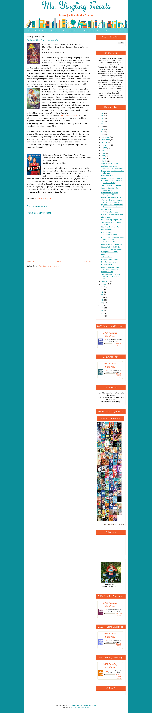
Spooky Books (106, 229)
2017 (102, 287)
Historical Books (88, 31)
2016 (102, 289)
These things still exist (68, 115)
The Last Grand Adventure (111, 185)
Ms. (106, 339)
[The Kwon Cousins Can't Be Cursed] (120, 501)
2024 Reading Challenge (110, 604)
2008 (102, 311)
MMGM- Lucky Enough (109, 259)
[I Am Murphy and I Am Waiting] (99, 453)
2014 (102, 295)
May (103, 156)
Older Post (87, 261)
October (105, 142)
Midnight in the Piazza (109, 252)
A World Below (106, 257)
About (37, 31)
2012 (101, 300)
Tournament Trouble (109, 235)
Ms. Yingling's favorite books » (114, 524)
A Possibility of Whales (109, 242)
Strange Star (106, 209)
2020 (102, 129)
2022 (102, 124)
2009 (102, 308)
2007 (102, 313)
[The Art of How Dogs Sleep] (116, 506)
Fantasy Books (73, 31)
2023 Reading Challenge (110, 635)
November (106, 140)
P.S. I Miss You (106, 264)
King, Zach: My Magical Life (111, 220)
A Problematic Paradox (110, 212)
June (104, 153)
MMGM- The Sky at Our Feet (112, 214)
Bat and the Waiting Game (111, 197)
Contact (45, 31)
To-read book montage (110, 418)
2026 (102, 113)
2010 (102, 305)
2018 (102, 134)
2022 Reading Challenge (110, 665)
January (105, 284)
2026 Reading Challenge (110, 334)
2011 (101, 303)
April (104, 158)
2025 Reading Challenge (110, 365)
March (104, 161)
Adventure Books (58, 31)
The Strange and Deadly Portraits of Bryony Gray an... (111, 276)
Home (30, 31)
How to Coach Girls (108, 262)
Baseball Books (107, 272)
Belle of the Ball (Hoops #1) (111, 244)
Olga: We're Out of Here (110, 164)
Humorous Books (104, 31)
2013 (101, 297)
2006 (102, 316)
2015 (102, 292)
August (104, 148)
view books (119, 347)
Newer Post (31, 261)
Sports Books (119, 31)
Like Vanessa (106, 232)
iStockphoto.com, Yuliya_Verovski (79, 707)
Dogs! (103, 254)
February (105, 281)
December (106, 137)
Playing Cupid (106, 217)
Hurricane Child (107, 176)
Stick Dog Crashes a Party (111, 227)
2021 (101, 126)
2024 (102, 118)
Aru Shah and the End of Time (112, 178)
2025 (102, 116)
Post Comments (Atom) (49, 266)
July (103, 150)
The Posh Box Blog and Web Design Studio (84, 705)
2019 (102, 132)
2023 (102, 121)
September (106, 145)
